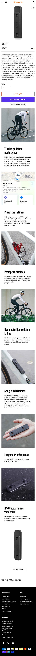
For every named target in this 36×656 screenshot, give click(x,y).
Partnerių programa (7, 623)
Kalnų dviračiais (6, 606)
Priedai (4, 609)
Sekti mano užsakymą (7, 626)
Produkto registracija (7, 637)
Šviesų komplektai (6, 611)
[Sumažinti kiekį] (4, 87)
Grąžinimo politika (24, 604)
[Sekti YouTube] (13, 643)
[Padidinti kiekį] (10, 87)
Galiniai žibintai (6, 599)
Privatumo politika (24, 599)
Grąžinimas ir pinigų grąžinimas (7, 629)
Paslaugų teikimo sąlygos (26, 601)
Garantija (4, 635)
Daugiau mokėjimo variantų (18, 104)
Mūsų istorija (23, 596)
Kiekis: (3, 84)
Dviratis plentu (5, 604)
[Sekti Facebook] (3, 643)
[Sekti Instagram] (8, 643)
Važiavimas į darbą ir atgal (9, 601)
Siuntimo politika (6, 632)
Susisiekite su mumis (7, 621)
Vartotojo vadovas (18, 569)
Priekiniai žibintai (6, 596)
